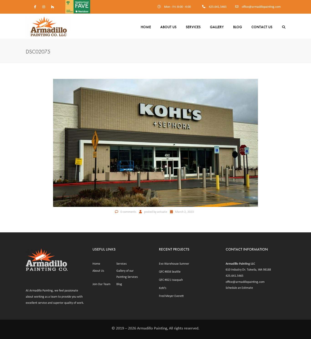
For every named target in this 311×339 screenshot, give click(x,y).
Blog (119, 284)
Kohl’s (162, 288)
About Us (168, 27)
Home (146, 27)
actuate (162, 212)
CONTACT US (261, 27)
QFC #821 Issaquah (171, 280)
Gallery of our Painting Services (127, 274)
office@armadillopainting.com (261, 7)
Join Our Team (101, 284)
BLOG (237, 27)
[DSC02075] (155, 142)
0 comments (128, 212)
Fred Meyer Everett (171, 296)
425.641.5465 (218, 7)
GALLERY (217, 27)
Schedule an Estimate (239, 288)
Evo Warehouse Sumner (174, 263)
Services (193, 27)
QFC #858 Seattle (170, 271)
